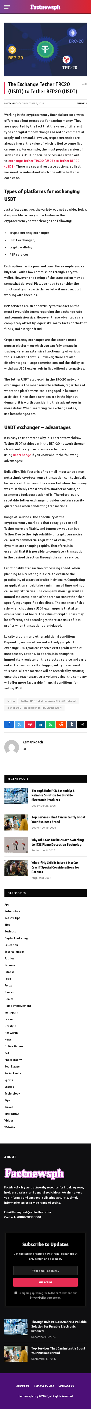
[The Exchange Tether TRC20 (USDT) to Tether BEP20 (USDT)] (45, 49)
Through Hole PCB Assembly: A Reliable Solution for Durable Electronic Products (53, 795)
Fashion (9, 958)
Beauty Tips (12, 918)
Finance (9, 965)
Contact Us (66, 1385)
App (7, 904)
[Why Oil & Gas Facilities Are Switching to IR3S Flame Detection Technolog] (16, 845)
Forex (8, 985)
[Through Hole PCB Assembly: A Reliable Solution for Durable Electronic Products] (16, 796)
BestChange (22, 455)
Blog (7, 925)
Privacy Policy (38, 1297)
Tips (7, 1100)
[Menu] (7, 7)
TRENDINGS (11, 1114)
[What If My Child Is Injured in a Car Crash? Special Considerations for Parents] (16, 868)
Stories (9, 1087)
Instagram (11, 1012)
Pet (6, 1053)
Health (9, 999)
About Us (23, 1385)
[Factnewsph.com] (45, 7)
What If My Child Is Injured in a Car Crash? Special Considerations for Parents (55, 867)
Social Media (12, 1073)
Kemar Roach (14, 103)
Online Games (13, 1046)
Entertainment (14, 952)
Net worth (11, 1033)
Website (9, 1127)
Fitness (9, 972)
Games (9, 992)
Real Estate (12, 1066)
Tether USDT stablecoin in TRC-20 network (34, 708)
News (7, 1039)
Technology (12, 1093)
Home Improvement (17, 1006)
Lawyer (9, 1019)
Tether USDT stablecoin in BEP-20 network (49, 701)
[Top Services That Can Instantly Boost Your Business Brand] (16, 822)
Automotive (12, 911)
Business (82, 103)
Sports (8, 1080)
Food (7, 979)
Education (11, 945)
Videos (8, 1120)
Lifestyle (10, 1026)
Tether (10, 701)
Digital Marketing (16, 938)
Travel (8, 1107)
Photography (13, 1060)
